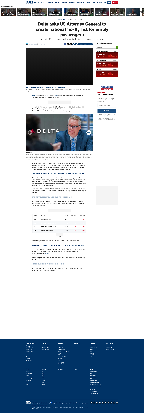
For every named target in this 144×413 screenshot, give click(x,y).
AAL (35, 223)
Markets (57, 2)
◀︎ (30, 132)
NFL (43, 371)
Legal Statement (43, 405)
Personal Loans (29, 351)
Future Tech (28, 380)
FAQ (91, 378)
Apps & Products (94, 393)
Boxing (43, 378)
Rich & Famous (93, 347)
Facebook (65, 44)
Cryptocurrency (61, 349)
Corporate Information (95, 382)
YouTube (100, 402)
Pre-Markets (61, 362)
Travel (91, 349)
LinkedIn (105, 402)
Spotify (114, 402)
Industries (60, 358)
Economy (49, 2)
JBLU (35, 230)
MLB (43, 375)
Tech (87, 2)
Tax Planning (29, 360)
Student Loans (29, 347)
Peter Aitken (33, 44)
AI (26, 382)
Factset (70, 403)
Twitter (68, 44)
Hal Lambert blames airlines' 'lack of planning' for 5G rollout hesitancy (45, 87)
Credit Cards (29, 349)
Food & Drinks (93, 355)
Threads (70, 44)
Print (73, 44)
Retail (59, 360)
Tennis (43, 384)
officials (47, 95)
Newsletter (111, 402)
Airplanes (92, 353)
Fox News (92, 387)
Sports (44, 369)
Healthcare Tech (30, 378)
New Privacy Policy (44, 402)
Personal (108, 346)
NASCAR (44, 377)
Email (76, 44)
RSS (108, 402)
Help (64, 402)
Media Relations (93, 380)
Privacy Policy (102, 115)
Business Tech (29, 377)
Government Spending (47, 346)
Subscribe (107, 111)
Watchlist (65, 2)
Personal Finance (39, 2)
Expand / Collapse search (105, 3)
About (91, 369)
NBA (43, 373)
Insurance (28, 355)
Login (109, 2)
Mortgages (28, 346)
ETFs (59, 355)
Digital (27, 371)
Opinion (60, 369)
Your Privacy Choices (56, 402)
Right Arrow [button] (141, 12)
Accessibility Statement (95, 386)
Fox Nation (92, 389)
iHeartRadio (117, 402)
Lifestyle (72, 2)
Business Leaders (62, 356)
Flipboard (103, 402)
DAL (35, 219)
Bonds (59, 353)
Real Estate (80, 2)
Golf (43, 382)
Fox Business (29, 2)
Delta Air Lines (62, 19)
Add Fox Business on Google (86, 44)
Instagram (97, 402)
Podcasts (99, 2)
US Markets (60, 347)
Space (27, 384)
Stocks (59, 346)
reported (47, 253)
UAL (35, 227)
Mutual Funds (61, 364)
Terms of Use (110, 115)
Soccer (43, 380)
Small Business (45, 349)
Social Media (29, 373)
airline (56, 95)
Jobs (91, 373)
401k (27, 356)
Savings (28, 353)
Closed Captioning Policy (95, 384)
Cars (91, 351)
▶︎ (88, 132)
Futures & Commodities (63, 351)
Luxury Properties (110, 349)
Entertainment (93, 346)
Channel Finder (93, 371)
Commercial (109, 347)
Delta (33, 95)
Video (93, 2)
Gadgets (28, 375)
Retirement (28, 358)
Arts (91, 356)
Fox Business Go (93, 391)
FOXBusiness (41, 44)
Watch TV (115, 2)
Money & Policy (45, 347)
